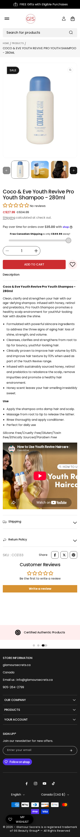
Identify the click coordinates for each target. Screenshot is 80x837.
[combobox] (40, 33)
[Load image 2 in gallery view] (40, 169)
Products (18, 43)
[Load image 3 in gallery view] (60, 169)
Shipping (9, 217)
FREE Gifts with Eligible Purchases (44, 4)
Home (6, 43)
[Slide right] (73, 170)
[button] (7, 19)
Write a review (40, 589)
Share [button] (43, 555)
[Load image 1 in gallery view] (20, 169)
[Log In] (63, 18)
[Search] (71, 32)
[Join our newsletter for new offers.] (71, 750)
